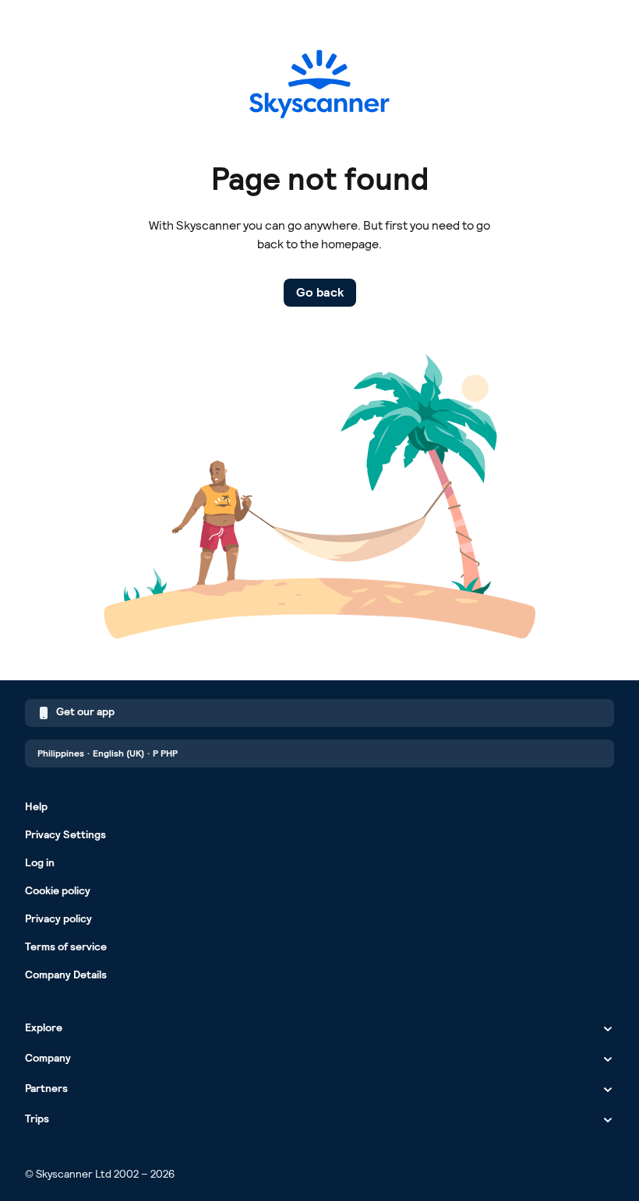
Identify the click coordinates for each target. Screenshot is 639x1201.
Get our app (85, 711)
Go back (320, 292)
